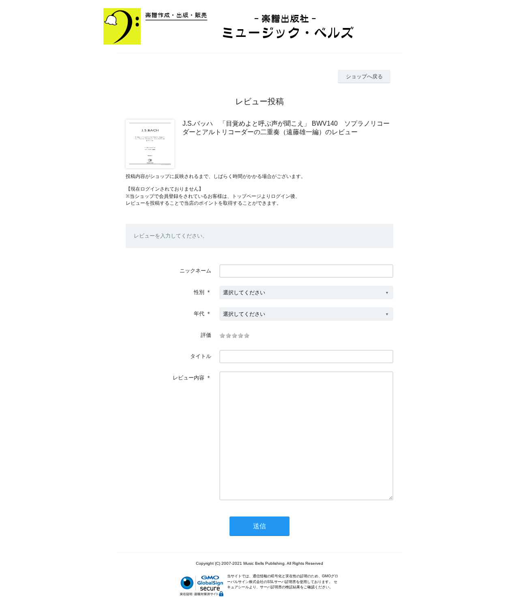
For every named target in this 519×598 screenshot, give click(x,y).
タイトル (200, 356)
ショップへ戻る (364, 76)
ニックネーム (195, 271)
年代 (199, 314)
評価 (206, 335)
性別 (199, 292)
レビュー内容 (188, 378)
